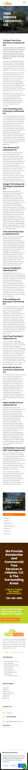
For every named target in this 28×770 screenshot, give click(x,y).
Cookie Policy (5, 761)
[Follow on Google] (13, 652)
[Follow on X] (10, 652)
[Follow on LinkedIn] (22, 652)
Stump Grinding (8, 668)
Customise (5, 765)
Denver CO (7, 521)
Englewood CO (8, 523)
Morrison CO (7, 533)
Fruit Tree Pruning (8, 663)
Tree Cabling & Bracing (10, 672)
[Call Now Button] (24, 767)
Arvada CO (7, 518)
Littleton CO (7, 531)
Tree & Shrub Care (9, 670)
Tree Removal (7, 674)
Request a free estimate (10, 619)
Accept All (22, 765)
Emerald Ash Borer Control (11, 661)
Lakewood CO (8, 528)
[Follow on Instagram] (7, 652)
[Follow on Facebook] (4, 652)
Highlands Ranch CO (9, 526)
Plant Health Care (9, 667)
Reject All (13, 765)
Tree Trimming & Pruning (10, 675)
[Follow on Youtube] (16, 652)
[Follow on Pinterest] (19, 652)
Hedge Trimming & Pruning (11, 665)
